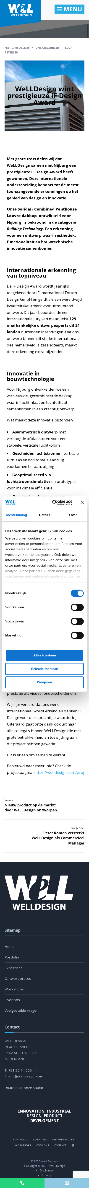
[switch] (72, 607)
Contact (60, 1145)
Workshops (14, 989)
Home (10, 946)
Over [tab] (73, 515)
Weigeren (44, 682)
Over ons (12, 999)
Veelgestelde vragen (22, 1010)
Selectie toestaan (44, 669)
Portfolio (12, 957)
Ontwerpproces (18, 978)
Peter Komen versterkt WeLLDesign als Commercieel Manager (58, 835)
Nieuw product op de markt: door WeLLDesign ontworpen (31, 805)
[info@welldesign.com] (66, 1183)
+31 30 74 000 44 (22, 1070)
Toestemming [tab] (16, 515)
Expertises (13, 967)
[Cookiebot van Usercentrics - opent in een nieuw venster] (54, 503)
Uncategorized (47, 48)
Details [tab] (44, 515)
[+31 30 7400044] (22, 1183)
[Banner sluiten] (82, 502)
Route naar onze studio (24, 1087)
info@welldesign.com (25, 1076)
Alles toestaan (44, 655)
